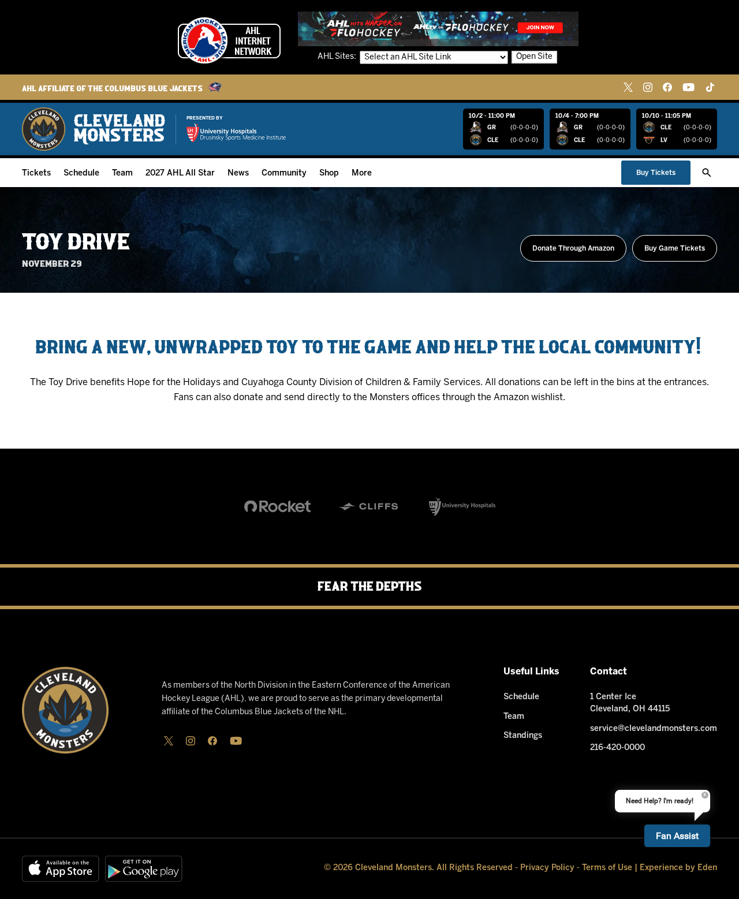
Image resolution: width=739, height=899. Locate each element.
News (238, 173)
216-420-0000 (617, 748)
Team (122, 173)
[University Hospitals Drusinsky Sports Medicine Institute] (236, 133)
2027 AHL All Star (180, 173)
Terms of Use (607, 868)
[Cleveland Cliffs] (370, 506)
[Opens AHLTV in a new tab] (438, 28)
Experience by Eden (678, 868)
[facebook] (667, 87)
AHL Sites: (338, 57)
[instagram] (648, 87)
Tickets (36, 173)
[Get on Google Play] (143, 869)
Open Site (534, 57)
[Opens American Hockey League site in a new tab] (229, 40)
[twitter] (628, 87)
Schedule (81, 173)
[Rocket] (277, 506)
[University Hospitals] (462, 506)
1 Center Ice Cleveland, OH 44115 (630, 703)
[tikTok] (710, 87)
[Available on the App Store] (60, 869)
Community (284, 173)
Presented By (204, 118)
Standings (522, 736)
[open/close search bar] (706, 172)
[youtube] (688, 87)
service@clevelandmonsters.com (653, 729)
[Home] (93, 129)
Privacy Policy (547, 868)
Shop (329, 173)
